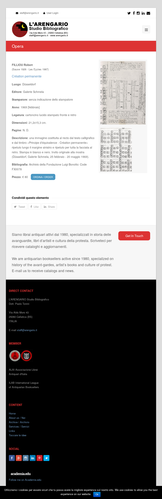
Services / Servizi (19, 426)
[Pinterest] (39, 458)
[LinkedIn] (143, 13)
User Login (52, 12)
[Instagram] (26, 458)
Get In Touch (134, 235)
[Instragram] (138, 13)
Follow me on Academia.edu (25, 480)
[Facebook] (134, 13)
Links (12, 431)
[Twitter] (129, 13)
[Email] (148, 13)
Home (12, 413)
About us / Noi (17, 418)
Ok (96, 494)
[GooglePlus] (19, 458)
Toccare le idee (17, 435)
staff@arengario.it (27, 330)
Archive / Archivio (19, 422)
